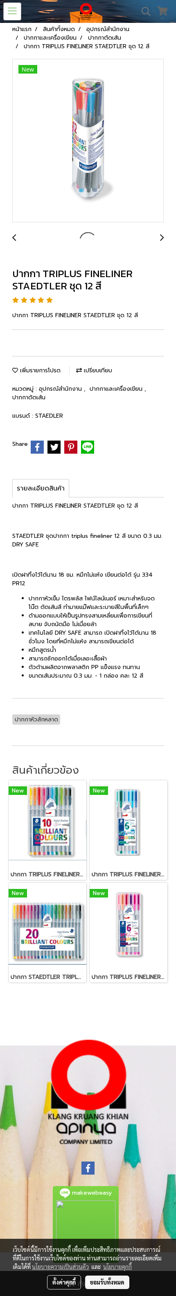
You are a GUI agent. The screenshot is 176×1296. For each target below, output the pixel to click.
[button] (143, 11)
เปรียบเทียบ (97, 370)
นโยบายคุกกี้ (117, 1266)
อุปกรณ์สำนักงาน (61, 389)
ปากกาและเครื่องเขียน (117, 389)
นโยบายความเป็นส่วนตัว (60, 1266)
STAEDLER (49, 416)
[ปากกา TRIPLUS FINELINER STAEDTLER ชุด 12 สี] (88, 141)
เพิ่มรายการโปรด (39, 370)
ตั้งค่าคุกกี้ (64, 1282)
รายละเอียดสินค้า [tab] (41, 488)
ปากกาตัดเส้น (28, 397)
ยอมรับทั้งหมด (107, 1282)
